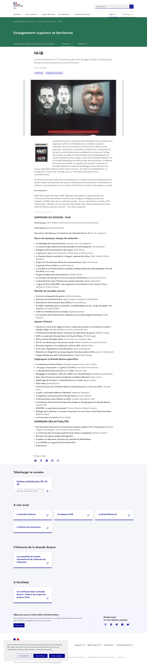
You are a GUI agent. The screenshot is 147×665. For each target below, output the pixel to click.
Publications (66, 44)
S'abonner (19, 625)
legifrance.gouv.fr (93, 645)
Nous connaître (31, 14)
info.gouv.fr (108, 645)
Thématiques (126, 14)
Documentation (63, 14)
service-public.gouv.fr (123, 645)
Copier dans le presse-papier (58, 461)
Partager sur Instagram (52, 461)
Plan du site (120, 657)
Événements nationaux (82, 14)
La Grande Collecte (26, 514)
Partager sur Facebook (36, 461)
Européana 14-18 (65, 514)
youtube (128, 625)
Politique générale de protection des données (101, 657)
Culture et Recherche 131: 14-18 (32, 483)
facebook (117, 625)
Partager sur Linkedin (47, 461)
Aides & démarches (48, 14)
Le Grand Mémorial (107, 514)
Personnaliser (24, 656)
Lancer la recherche (132, 7)
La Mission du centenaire (29, 527)
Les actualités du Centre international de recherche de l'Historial (31, 559)
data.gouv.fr (79, 645)
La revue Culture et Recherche (47, 21)
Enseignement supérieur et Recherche (25, 21)
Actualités (17, 14)
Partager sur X (41, 461)
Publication (39, 73)
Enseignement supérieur (54, 73)
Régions (112, 14)
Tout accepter (57, 656)
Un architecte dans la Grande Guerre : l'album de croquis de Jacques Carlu (31, 594)
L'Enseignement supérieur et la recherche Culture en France (34, 44)
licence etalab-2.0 (54, 662)
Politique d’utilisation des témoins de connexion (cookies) (68, 657)
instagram (122, 625)
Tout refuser (40, 656)
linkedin (111, 625)
